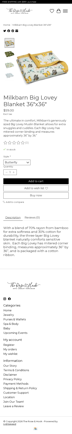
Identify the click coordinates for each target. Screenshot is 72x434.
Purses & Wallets (14, 319)
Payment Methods (15, 383)
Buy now (36, 195)
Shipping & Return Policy (20, 388)
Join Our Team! (13, 401)
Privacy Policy (12, 379)
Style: (7, 156)
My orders (10, 349)
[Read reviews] (14, 143)
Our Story (10, 365)
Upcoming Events (15, 332)
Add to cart (36, 181)
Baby (6, 328)
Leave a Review (13, 406)
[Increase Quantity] (13, 172)
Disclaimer (10, 374)
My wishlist (10, 354)
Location (9, 397)
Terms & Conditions (16, 370)
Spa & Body (11, 324)
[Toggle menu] (65, 11)
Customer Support (16, 392)
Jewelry (8, 314)
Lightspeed (9, 424)
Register (9, 344)
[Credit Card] (35, 428)
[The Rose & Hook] (19, 11)
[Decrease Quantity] (6, 172)
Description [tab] (13, 217)
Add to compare (15, 202)
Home (6, 25)
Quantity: (8, 166)
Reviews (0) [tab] (32, 217)
